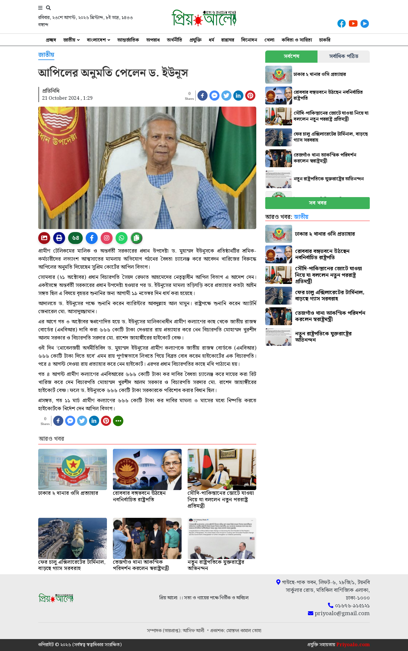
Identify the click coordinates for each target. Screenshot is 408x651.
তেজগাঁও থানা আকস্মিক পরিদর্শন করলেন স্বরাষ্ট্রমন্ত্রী (325, 158)
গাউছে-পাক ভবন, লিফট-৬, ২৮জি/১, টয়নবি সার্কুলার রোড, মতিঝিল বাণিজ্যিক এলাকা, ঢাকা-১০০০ (325, 590)
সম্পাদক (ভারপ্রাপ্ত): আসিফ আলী (176, 631)
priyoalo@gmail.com (341, 614)
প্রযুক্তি (195, 40)
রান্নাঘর (227, 40)
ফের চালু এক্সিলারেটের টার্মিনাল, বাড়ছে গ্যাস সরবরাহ (331, 137)
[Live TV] (365, 23)
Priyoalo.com (353, 645)
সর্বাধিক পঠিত (343, 56)
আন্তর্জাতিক (128, 40)
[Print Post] (44, 238)
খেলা (269, 40)
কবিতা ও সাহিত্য (297, 40)
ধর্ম (211, 40)
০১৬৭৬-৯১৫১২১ (351, 606)
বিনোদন (249, 40)
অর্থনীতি (174, 40)
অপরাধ (153, 40)
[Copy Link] (136, 238)
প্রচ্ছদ (51, 40)
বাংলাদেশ (96, 40)
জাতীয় (69, 40)
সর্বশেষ (291, 56)
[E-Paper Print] (59, 238)
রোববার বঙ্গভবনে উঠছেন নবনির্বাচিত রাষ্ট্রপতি (328, 95)
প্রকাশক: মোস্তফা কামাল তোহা (235, 631)
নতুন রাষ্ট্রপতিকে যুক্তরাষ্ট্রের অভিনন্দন (329, 179)
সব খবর (317, 203)
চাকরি (324, 40)
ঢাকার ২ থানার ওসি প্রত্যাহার (320, 74)
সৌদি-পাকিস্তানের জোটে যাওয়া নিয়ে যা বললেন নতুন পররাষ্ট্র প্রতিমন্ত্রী (331, 116)
